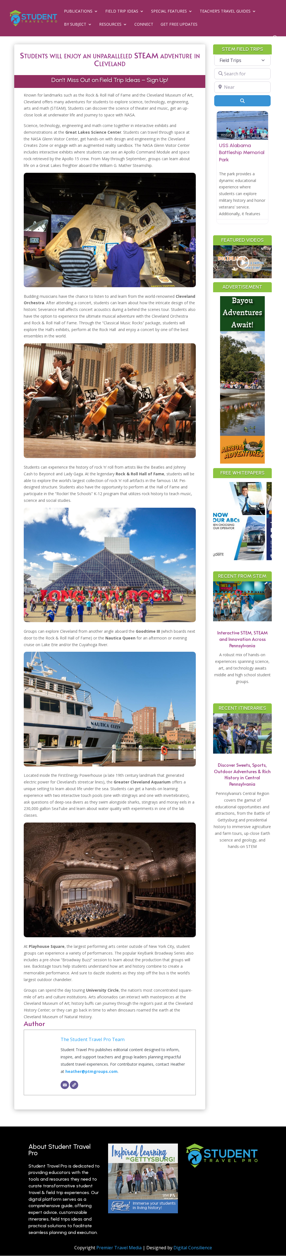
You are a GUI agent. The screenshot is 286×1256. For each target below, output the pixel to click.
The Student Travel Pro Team (93, 1039)
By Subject (75, 24)
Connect (143, 24)
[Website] (74, 1085)
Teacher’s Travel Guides (225, 11)
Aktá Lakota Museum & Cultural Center (240, 152)
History (226, 135)
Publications (78, 11)
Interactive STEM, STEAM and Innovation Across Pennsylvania (242, 638)
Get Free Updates (179, 24)
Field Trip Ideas (121, 11)
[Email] (65, 1085)
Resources (110, 24)
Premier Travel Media (119, 1248)
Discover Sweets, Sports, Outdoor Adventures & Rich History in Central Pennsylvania (242, 774)
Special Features (169, 11)
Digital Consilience (192, 1248)
